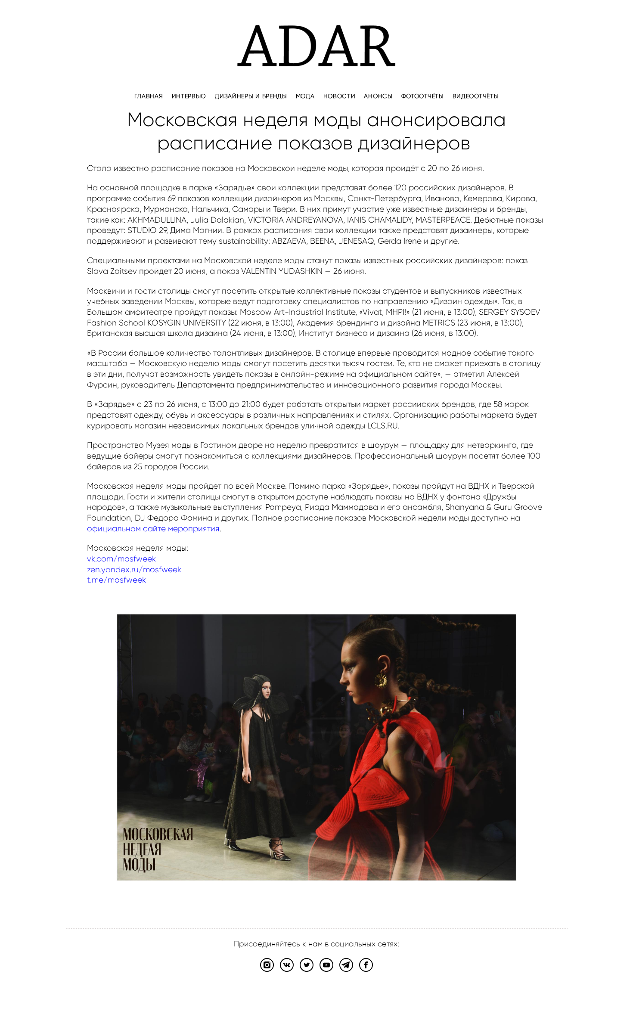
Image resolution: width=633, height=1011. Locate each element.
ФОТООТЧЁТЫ (422, 96)
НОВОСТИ (339, 96)
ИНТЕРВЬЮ (189, 96)
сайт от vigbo (316, 991)
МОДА (305, 96)
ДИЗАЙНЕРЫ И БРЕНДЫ (251, 96)
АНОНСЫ (378, 96)
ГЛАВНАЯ (148, 96)
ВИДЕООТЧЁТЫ (476, 96)
